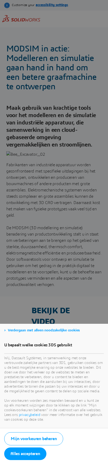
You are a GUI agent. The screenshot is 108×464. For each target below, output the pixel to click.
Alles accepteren (25, 454)
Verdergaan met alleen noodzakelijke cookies (44, 330)
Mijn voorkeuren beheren (34, 439)
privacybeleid (29, 415)
